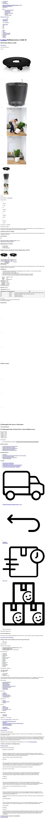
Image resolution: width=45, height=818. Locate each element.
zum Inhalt (4, 2)
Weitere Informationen (5, 285)
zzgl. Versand (9, 197)
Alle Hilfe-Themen (8, 15)
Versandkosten (7, 12)
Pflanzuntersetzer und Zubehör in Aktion (10, 450)
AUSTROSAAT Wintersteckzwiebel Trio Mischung (12, 465)
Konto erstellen (5, 24)
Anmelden (4, 692)
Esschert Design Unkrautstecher (8, 462)
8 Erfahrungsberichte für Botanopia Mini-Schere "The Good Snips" (14, 455)
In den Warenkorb (3, 236)
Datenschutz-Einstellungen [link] (7, 725)
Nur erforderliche (8, 743)
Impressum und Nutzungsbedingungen (9, 721)
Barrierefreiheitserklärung (7, 724)
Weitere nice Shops (6, 728)
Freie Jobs (4, 710)
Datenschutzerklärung (33, 741)
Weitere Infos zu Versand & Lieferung (7, 241)
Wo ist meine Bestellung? (9, 10)
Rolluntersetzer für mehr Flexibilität (9, 449)
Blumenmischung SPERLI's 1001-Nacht (10, 457)
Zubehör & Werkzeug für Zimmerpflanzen (10, 448)
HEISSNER (5, 454)
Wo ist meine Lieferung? (7, 695)
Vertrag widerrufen (3, 730)
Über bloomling (5, 707)
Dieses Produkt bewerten (5, 426)
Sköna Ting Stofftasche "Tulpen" (8, 456)
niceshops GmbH (8, 719)
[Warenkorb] (24, 28)
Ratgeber (4, 700)
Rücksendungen (7, 11)
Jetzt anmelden (5, 20)
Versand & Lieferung (6, 684)
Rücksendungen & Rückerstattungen (9, 686)
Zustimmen (2, 743)
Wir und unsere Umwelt (7, 709)
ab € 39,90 (12, 5)
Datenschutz (5, 722)
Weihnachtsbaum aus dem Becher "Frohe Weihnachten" (12, 464)
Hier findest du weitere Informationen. (7, 637)
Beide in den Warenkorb (4, 263)
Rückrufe (4, 702)
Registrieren (5, 693)
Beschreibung (3, 264)
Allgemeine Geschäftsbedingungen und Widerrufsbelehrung (13, 723)
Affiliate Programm (6, 701)
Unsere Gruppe (5, 708)
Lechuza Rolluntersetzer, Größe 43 (7, 260)
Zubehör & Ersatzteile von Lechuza (9, 447)
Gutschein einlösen (6, 696)
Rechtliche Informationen (5, 300)
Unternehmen (5, 727)
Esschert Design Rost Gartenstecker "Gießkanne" (11, 466)
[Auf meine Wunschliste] (0, 237)
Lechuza (3, 40)
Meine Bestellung (6, 683)
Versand (5, 7)
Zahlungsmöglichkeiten (9, 13)
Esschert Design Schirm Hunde (8, 463)
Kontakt (6, 14)
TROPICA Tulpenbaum (7, 458)
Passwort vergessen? (6, 694)
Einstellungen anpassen (15, 743)
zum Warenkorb (5, 3)
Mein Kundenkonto (6, 685)
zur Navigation (5, 1)
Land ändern (9, 717)
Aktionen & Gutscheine (7, 687)
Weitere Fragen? (5, 689)
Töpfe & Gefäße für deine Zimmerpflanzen (10, 446)
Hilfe (3, 9)
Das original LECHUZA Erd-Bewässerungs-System (10, 299)
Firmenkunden (5, 688)
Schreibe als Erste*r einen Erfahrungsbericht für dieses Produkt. (27, 441)
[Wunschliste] (3, 26)
